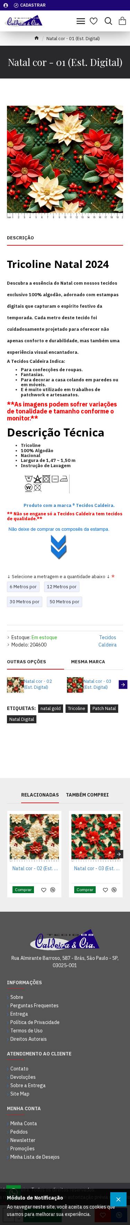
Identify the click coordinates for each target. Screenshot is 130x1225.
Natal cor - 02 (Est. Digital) (38, 684)
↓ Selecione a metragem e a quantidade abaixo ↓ (58, 577)
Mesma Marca (88, 662)
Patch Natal (104, 708)
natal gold (51, 708)
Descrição (20, 238)
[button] (7, 684)
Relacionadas (40, 795)
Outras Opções (26, 662)
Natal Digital (21, 719)
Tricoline (76, 708)
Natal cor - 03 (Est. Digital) (98, 684)
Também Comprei (87, 795)
